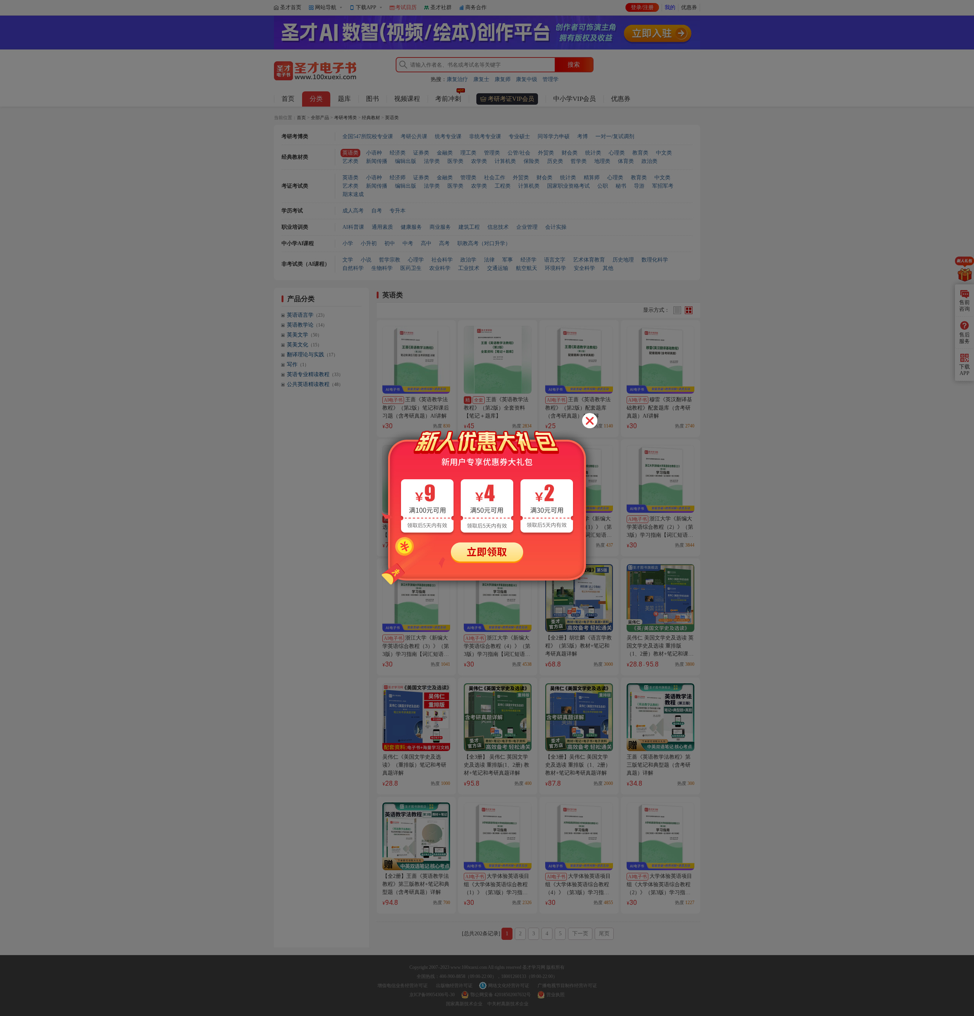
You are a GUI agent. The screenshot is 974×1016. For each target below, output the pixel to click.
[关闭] (589, 420)
